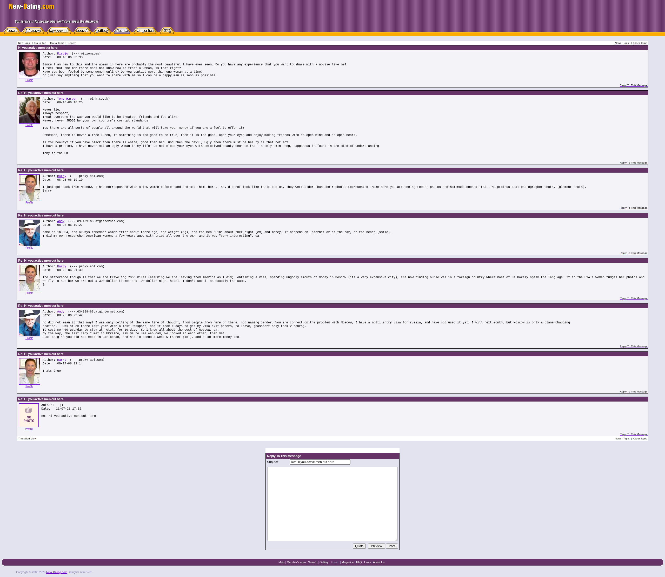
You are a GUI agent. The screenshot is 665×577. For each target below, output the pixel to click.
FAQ (359, 562)
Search (312, 562)
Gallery (324, 562)
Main (281, 562)
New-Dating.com (56, 572)
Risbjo (62, 54)
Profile (29, 80)
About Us (379, 562)
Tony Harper (67, 99)
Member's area (296, 562)
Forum (335, 562)
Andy (60, 221)
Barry (61, 176)
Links (367, 562)
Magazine (348, 562)
